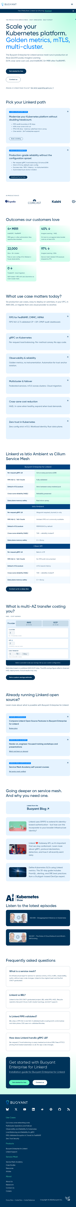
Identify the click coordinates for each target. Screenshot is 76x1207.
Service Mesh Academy (14, 1162)
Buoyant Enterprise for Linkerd (16, 1149)
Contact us (13, 79)
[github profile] (59, 1109)
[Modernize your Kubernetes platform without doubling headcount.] (38, 125)
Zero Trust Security (12, 1138)
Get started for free (16, 71)
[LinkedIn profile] (33, 1109)
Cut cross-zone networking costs (18, 1123)
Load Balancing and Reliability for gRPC (20, 1132)
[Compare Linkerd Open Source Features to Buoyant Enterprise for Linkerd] (38, 723)
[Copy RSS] (68, 1109)
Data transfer (13, 651)
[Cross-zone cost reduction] (38, 405)
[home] (9, 4)
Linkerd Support (11, 1152)
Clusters (12, 629)
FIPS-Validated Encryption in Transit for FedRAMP (23, 1135)
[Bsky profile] (7, 1109)
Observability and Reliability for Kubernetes (21, 1129)
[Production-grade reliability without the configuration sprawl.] (38, 164)
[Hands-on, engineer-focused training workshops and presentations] (38, 746)
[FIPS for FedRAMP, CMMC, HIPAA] (38, 321)
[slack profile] (51, 1109)
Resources (9, 1168)
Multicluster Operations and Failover (19, 1126)
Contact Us (10, 1188)
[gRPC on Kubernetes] (38, 341)
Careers (9, 1191)
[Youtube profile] (24, 1109)
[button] (72, 4)
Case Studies (10, 1165)
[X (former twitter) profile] (16, 1109)
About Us (9, 1181)
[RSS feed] (63, 1200)
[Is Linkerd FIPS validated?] (38, 1020)
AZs (10, 640)
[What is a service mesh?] (38, 976)
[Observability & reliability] (38, 363)
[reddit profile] (42, 1109)
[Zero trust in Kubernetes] (38, 428)
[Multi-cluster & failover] (38, 385)
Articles (8, 1171)
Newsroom (10, 1185)
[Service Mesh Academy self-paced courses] (38, 767)
